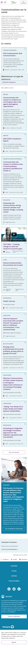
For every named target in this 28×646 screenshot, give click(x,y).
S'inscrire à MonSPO (14, 616)
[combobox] (14, 82)
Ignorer (14, 642)
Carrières (14, 576)
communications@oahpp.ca (9, 549)
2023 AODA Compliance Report (12, 140)
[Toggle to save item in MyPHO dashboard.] (25, 49)
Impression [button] (24, 559)
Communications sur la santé (13, 10)
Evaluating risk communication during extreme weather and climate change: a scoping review (13, 207)
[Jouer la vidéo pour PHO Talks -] (14, 234)
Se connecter (23, 2)
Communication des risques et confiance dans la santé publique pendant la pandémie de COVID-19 (13, 166)
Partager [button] (14, 559)
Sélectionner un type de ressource (12, 78)
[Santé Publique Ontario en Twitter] (19, 588)
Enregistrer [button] (5, 559)
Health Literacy (9, 301)
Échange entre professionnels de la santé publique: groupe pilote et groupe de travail (13, 350)
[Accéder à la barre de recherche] (5, 2)
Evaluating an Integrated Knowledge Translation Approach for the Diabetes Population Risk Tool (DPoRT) (13, 432)
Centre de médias (14, 581)
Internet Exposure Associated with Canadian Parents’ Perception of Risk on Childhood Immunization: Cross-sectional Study (13, 324)
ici (14, 638)
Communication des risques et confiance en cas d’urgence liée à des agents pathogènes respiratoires (12, 102)
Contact (14, 571)
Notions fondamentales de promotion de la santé (13, 264)
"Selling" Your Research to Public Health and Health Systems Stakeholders (13, 409)
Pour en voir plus (14, 452)
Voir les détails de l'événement (14, 529)
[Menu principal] (1, 2)
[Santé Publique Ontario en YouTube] (14, 588)
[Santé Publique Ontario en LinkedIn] (8, 588)
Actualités (14, 566)
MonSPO (9, 596)
